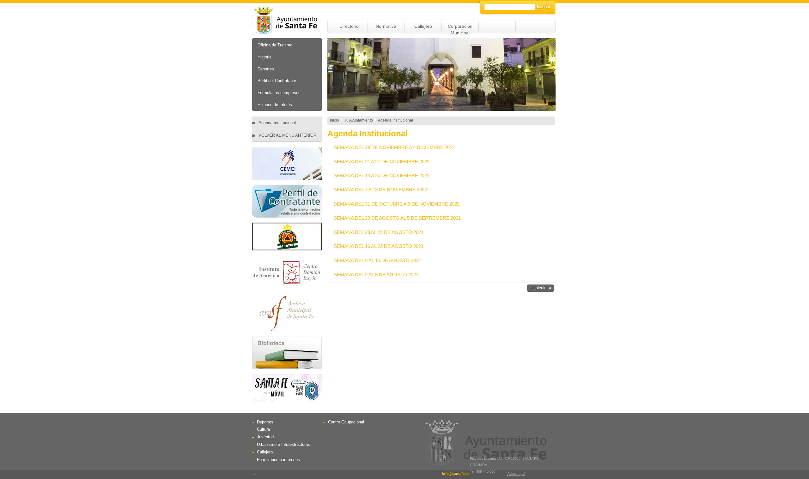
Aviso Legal (516, 474)
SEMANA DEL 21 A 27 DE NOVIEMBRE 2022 (381, 161)
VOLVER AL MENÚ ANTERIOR (287, 135)
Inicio (334, 120)
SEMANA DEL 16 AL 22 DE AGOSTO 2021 (378, 246)
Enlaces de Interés (275, 104)
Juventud (265, 436)
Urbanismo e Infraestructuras (283, 444)
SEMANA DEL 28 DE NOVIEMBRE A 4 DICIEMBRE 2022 (394, 147)
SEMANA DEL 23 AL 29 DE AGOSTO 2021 (378, 232)
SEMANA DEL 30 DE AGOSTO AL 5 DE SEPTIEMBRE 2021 (397, 218)
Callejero (423, 26)
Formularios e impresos (279, 92)
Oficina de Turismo (275, 45)
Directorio (349, 26)
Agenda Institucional (277, 122)
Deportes (266, 69)
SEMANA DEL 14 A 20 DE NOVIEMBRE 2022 (381, 175)
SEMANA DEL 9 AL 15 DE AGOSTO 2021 (377, 260)
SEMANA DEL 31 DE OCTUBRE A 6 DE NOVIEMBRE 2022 (396, 204)
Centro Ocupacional (346, 422)
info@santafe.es (455, 474)
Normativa (386, 26)
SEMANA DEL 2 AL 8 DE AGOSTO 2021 (376, 274)
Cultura (263, 429)
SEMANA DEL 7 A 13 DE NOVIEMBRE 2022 (380, 189)
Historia (264, 57)
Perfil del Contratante (277, 80)
